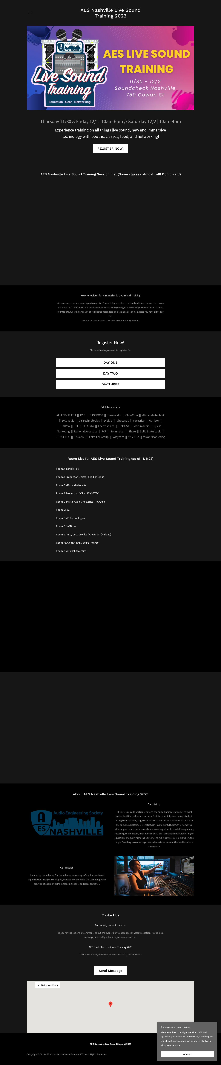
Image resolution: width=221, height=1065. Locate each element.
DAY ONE (110, 362)
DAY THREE (110, 384)
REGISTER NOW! (110, 148)
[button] (30, 13)
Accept (187, 1054)
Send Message (110, 971)
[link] (110, 16)
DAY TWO (110, 373)
